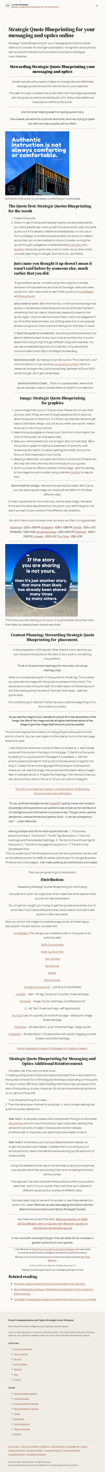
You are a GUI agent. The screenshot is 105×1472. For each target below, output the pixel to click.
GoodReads (86, 291)
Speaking (18, 1369)
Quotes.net (52, 966)
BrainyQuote (26, 296)
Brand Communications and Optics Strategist (54, 1249)
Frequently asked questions (25, 1393)
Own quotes (52, 959)
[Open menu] (97, 6)
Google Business (45, 532)
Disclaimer (45, 1446)
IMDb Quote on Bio (52, 952)
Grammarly (75, 245)
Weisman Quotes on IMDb (72, 1219)
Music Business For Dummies (26, 1403)
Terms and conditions (30, 1446)
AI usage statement (16, 1454)
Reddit (52, 973)
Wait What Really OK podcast (26, 1408)
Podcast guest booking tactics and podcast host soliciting (49, 1284)
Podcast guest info (22, 1424)
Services (17, 1359)
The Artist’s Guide (21, 1398)
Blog (16, 1374)
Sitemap (17, 1434)
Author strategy (20, 1364)
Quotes (17, 1413)
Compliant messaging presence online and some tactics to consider (55, 1299)
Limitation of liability (35, 1450)
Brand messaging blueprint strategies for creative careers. (52, 1048)
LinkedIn (21, 994)
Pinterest (80, 532)
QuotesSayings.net (60, 1228)
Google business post (37, 987)
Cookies (84, 1446)
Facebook (16, 527)
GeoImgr (75, 472)
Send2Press (15, 1123)
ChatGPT (54, 803)
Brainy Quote (52, 980)
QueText (19, 249)
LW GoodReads (26, 1224)
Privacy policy (14, 1446)
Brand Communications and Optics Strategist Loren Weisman (41, 1320)
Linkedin (38, 536)
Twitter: (77, 527)
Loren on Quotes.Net (49, 1224)
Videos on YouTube (22, 1429)
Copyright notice (58, 1446)
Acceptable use (72, 1446)
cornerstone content (66, 364)
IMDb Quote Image (52, 945)
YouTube (63, 536)
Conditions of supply (53, 1450)
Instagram (46, 527)
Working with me (21, 1354)
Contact (17, 1379)
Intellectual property (17, 1450)
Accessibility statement (36, 1454)
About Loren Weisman (23, 1349)
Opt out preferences (71, 1450)
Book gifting (19, 1419)
